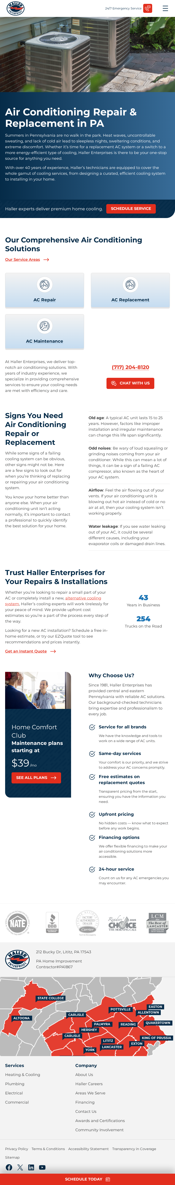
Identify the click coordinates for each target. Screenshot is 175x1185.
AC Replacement (130, 299)
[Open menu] (165, 8)
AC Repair (45, 299)
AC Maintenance (44, 341)
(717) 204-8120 (130, 367)
